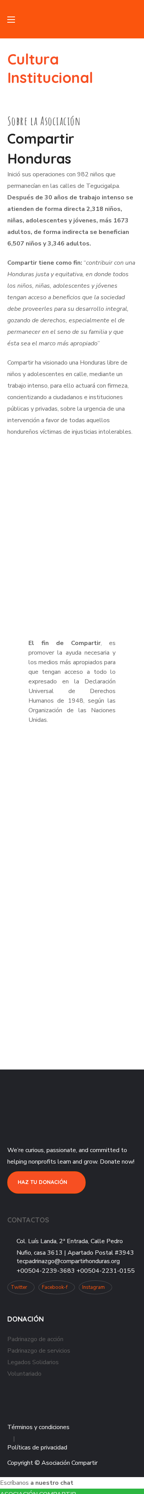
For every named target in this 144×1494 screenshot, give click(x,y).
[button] (134, 19)
